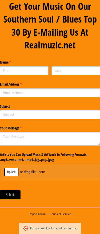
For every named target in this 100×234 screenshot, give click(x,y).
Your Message (17, 128)
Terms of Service (60, 214)
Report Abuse (37, 214)
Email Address (17, 84)
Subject (5, 106)
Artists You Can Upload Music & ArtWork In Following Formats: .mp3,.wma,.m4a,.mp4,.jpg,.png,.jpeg (44, 157)
